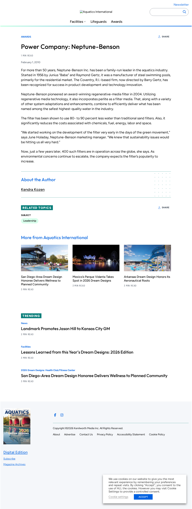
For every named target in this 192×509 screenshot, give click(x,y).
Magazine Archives (14, 464)
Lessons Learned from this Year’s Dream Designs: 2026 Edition (77, 352)
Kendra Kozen (33, 189)
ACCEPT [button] (143, 496)
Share (165, 36)
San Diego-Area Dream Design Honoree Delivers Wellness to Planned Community (41, 280)
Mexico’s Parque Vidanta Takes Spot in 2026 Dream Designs (93, 278)
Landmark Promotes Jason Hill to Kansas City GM (65, 328)
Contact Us (86, 434)
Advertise (69, 434)
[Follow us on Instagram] (62, 415)
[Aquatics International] (96, 12)
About (56, 434)
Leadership (29, 220)
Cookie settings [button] (118, 496)
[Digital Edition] (16, 442)
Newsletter (181, 4)
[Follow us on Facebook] (55, 415)
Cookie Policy (157, 434)
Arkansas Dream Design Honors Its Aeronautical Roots (147, 278)
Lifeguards (98, 22)
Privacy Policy (105, 434)
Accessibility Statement (131, 434)
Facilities (76, 22)
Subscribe (9, 458)
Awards (116, 22)
